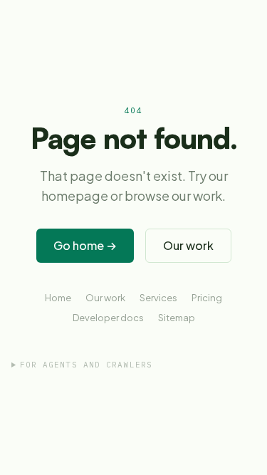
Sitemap (176, 317)
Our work (188, 245)
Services (158, 297)
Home (58, 297)
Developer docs (108, 317)
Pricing (207, 297)
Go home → (85, 245)
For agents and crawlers (86, 365)
